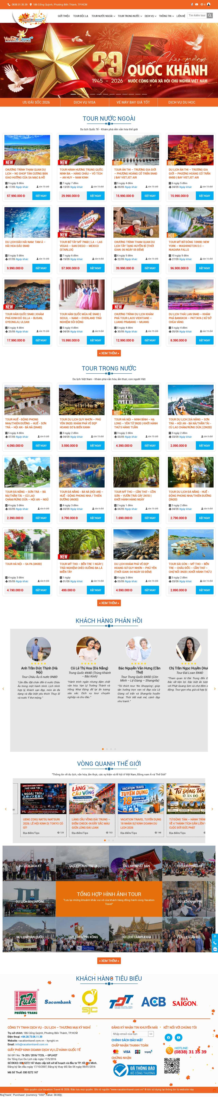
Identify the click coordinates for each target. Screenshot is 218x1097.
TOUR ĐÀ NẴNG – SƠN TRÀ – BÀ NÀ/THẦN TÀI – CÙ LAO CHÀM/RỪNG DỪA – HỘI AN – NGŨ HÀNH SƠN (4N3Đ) (27, 496)
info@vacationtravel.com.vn (31, 1044)
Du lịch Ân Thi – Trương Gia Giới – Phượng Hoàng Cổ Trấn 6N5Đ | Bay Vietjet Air (189, 173)
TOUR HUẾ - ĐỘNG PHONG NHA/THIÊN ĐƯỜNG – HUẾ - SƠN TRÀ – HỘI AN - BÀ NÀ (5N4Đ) (25, 423)
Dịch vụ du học (181, 103)
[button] (16, 60)
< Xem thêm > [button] (109, 353)
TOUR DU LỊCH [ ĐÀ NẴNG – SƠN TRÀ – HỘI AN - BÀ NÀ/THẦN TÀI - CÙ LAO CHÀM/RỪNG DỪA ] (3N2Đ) (190, 423)
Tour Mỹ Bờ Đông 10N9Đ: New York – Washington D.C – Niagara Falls (189, 246)
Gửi (151, 1034)
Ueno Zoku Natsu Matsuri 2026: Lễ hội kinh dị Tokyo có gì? (36, 823)
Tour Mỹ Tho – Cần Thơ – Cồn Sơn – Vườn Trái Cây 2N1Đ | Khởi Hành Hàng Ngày (135, 495)
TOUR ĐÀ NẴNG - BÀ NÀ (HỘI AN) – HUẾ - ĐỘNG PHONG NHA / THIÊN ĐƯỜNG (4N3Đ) (81, 495)
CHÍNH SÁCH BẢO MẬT (127, 1040)
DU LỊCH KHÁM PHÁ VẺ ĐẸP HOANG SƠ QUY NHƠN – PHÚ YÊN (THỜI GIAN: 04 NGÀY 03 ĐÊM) (135, 568)
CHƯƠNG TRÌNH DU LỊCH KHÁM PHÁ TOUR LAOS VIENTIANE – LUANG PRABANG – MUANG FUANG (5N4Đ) (133, 319)
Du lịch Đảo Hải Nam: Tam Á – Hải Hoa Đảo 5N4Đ (25, 244)
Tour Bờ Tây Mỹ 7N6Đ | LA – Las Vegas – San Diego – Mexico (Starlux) (81, 246)
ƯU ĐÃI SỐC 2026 (36, 103)
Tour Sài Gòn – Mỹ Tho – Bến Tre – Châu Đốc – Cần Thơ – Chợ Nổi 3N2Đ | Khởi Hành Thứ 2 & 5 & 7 (190, 568)
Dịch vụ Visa (85, 103)
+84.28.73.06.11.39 (31, 1036)
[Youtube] (195, 4)
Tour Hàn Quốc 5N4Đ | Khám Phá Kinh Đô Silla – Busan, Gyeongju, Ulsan (24, 318)
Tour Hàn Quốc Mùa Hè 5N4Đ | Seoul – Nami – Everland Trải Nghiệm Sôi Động (81, 318)
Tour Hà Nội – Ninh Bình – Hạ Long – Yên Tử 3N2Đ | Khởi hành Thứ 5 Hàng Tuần (136, 423)
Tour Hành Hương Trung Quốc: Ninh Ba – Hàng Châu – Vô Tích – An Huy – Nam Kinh (81, 173)
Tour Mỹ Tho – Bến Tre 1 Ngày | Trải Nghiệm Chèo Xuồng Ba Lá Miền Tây (81, 568)
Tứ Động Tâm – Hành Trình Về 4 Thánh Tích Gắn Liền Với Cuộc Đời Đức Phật (181, 823)
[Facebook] (191, 4)
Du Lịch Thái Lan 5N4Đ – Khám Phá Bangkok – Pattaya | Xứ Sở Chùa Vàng (190, 318)
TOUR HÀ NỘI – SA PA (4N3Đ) (23, 564)
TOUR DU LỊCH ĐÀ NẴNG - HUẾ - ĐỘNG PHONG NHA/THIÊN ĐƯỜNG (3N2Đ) (190, 495)
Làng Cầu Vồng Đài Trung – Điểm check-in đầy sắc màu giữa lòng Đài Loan (83, 823)
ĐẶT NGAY (41, 196)
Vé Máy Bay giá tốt (133, 103)
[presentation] (3, 689)
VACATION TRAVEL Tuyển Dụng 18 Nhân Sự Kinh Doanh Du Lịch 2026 (133, 823)
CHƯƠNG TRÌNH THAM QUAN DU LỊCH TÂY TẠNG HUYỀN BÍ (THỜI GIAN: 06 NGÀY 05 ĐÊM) (134, 246)
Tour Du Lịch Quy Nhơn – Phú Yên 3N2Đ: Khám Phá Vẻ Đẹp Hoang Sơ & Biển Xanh (80, 423)
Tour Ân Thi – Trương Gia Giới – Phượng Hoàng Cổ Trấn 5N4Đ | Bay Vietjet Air (135, 173)
